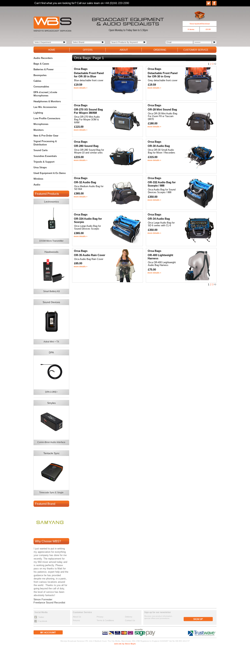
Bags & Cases (41, 63)
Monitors (38, 130)
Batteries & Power (43, 69)
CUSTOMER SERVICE (195, 49)
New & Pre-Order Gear (45, 135)
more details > (80, 88)
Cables (37, 81)
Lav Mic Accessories (45, 107)
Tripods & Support (43, 161)
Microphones (40, 124)
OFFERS (88, 49)
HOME (51, 49)
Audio (36, 184)
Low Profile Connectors (46, 118)
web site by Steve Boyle (125, 644)
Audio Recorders (43, 58)
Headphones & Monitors (47, 101)
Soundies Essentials (45, 156)
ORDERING (160, 49)
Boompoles (39, 75)
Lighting (38, 112)
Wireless (38, 178)
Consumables (41, 86)
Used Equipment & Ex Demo (49, 173)
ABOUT (124, 49)
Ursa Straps (40, 167)
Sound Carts (40, 150)
